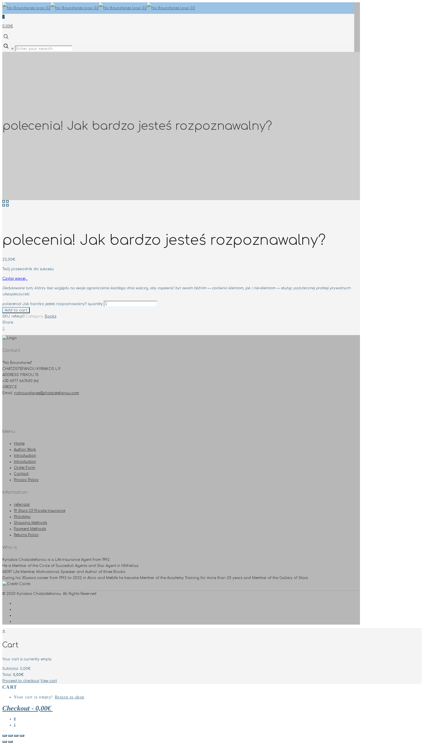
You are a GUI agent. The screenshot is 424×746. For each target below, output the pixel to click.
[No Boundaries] (98, 8)
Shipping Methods (30, 523)
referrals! (22, 505)
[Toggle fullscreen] (16, 735)
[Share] (10, 735)
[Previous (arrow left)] (4, 742)
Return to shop (70, 697)
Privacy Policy (26, 480)
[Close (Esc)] (4, 735)
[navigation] (212, 656)
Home (19, 443)
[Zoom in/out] (22, 735)
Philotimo (22, 517)
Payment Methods (30, 529)
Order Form (24, 468)
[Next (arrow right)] (10, 742)
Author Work (25, 450)
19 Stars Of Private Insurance (39, 511)
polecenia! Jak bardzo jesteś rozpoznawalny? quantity (52, 304)
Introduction (25, 456)
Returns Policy (26, 535)
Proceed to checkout (20, 681)
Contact (21, 474)
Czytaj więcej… (15, 279)
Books (50, 316)
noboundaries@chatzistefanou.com (46, 393)
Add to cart (16, 310)
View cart (48, 681)
